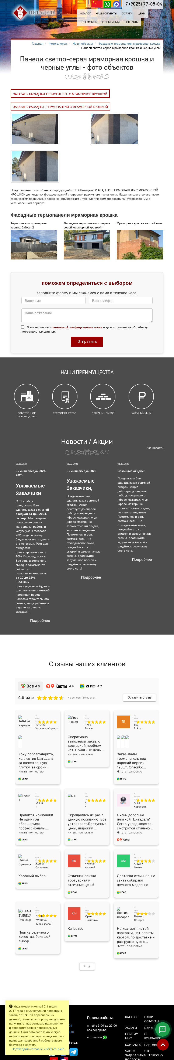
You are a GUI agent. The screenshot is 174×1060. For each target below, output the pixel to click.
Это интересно (150, 1053)
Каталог (85, 13)
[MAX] (116, 4)
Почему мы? (88, 22)
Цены (142, 13)
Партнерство (150, 1044)
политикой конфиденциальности (77, 327)
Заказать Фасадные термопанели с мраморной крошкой (60, 107)
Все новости (154, 447)
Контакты (132, 22)
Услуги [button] (127, 13)
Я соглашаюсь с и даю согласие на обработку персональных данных (84, 329)
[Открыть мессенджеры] (162, 1029)
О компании (111, 22)
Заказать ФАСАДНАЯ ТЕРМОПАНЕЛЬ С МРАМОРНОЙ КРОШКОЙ (60, 94)
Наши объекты (106, 13)
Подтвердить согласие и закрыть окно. (38, 1049)
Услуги (131, 1027)
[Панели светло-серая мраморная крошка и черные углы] (35, 128)
